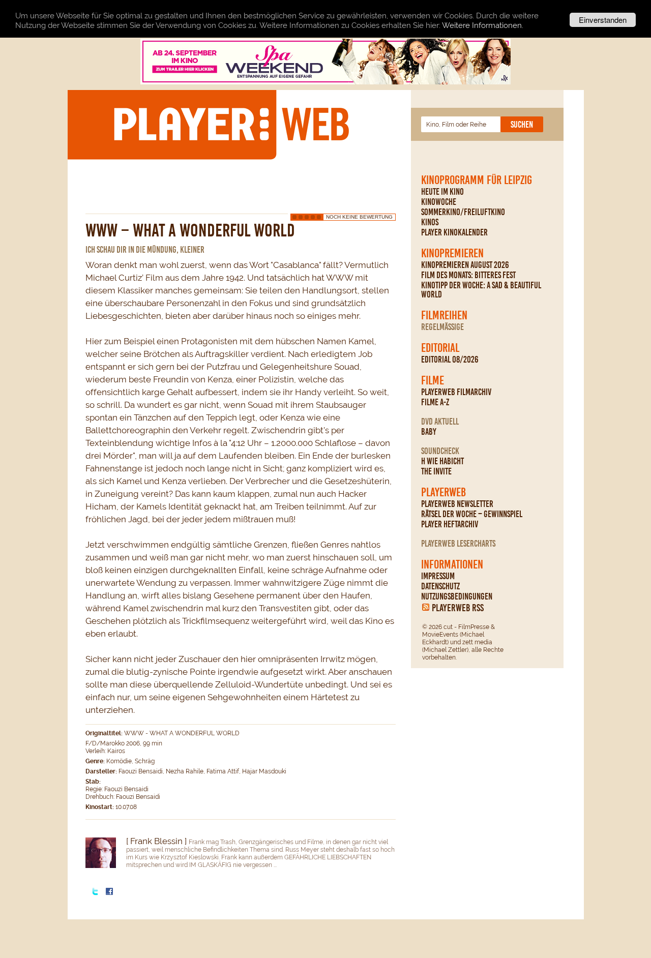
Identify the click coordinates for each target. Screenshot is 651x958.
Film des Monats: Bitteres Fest (468, 275)
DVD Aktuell (440, 421)
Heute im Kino (442, 191)
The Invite (436, 471)
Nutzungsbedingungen (456, 596)
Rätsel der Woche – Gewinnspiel (471, 514)
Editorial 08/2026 (450, 359)
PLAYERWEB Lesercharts (458, 543)
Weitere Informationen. (482, 25)
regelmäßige (442, 327)
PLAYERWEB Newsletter (457, 503)
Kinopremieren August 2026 (465, 265)
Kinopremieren (452, 253)
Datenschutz (440, 586)
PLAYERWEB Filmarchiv (456, 392)
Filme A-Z (435, 402)
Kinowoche (438, 201)
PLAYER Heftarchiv (449, 524)
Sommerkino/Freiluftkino (463, 212)
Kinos (429, 222)
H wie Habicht (442, 461)
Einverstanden (603, 19)
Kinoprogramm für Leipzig (476, 180)
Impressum (438, 576)
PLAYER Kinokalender (454, 232)
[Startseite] (231, 124)
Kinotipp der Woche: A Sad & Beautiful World (481, 290)
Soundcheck (440, 451)
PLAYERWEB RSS (458, 607)
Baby (428, 431)
